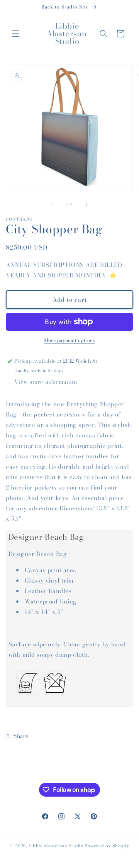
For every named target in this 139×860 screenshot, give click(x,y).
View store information (45, 381)
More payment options (69, 340)
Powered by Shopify (107, 846)
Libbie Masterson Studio (56, 846)
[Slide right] (86, 204)
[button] (15, 33)
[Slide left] (52, 204)
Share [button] (21, 736)
